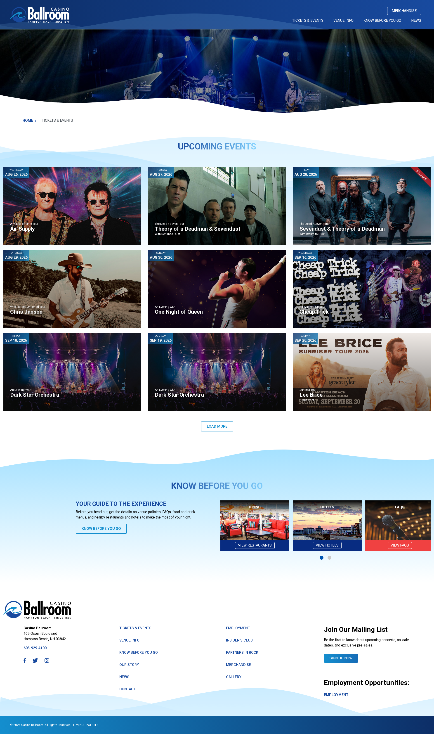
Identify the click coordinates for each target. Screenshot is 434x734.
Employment (238, 628)
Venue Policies (87, 725)
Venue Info (343, 20)
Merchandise (404, 11)
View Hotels (327, 545)
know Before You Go (138, 652)
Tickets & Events (307, 20)
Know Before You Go (382, 20)
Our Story (129, 665)
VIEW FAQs (400, 545)
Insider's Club (239, 640)
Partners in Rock (242, 652)
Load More (217, 426)
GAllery (233, 677)
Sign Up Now (341, 658)
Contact (127, 689)
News (416, 20)
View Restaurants (255, 545)
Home (29, 120)
